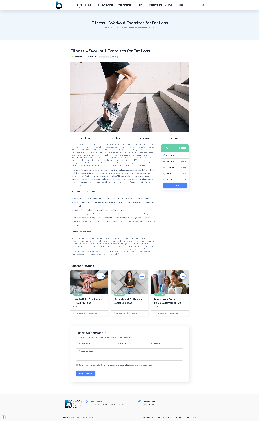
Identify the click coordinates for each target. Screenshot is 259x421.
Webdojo (75, 417)
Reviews (174, 138)
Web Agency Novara (86, 417)
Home (107, 28)
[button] (203, 5)
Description (85, 138)
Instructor (144, 138)
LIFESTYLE (92, 57)
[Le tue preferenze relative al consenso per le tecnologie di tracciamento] (3, 417)
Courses (114, 28)
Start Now (175, 185)
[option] (89, 293)
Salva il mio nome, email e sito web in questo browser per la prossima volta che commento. (116, 365)
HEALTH (78, 294)
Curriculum (115, 138)
